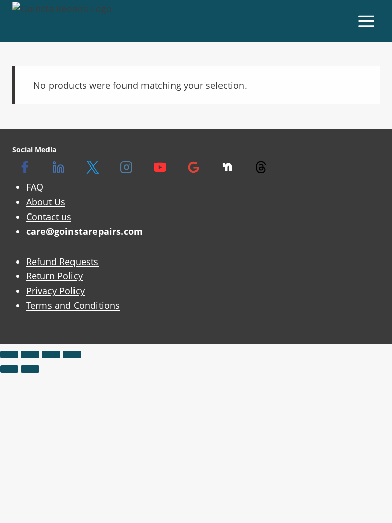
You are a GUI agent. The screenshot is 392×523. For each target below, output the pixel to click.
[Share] (51, 354)
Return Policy (54, 276)
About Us (45, 202)
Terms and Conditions (73, 305)
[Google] (193, 167)
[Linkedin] (58, 167)
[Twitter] (92, 167)
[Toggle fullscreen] (30, 354)
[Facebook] (25, 167)
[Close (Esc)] (72, 354)
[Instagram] (126, 167)
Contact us (48, 216)
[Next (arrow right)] (30, 368)
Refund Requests (62, 261)
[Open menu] (366, 21)
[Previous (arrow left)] (9, 368)
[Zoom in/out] (9, 354)
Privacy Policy (55, 290)
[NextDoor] (227, 167)
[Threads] (261, 167)
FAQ (34, 187)
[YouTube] (160, 167)
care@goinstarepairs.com (84, 231)
